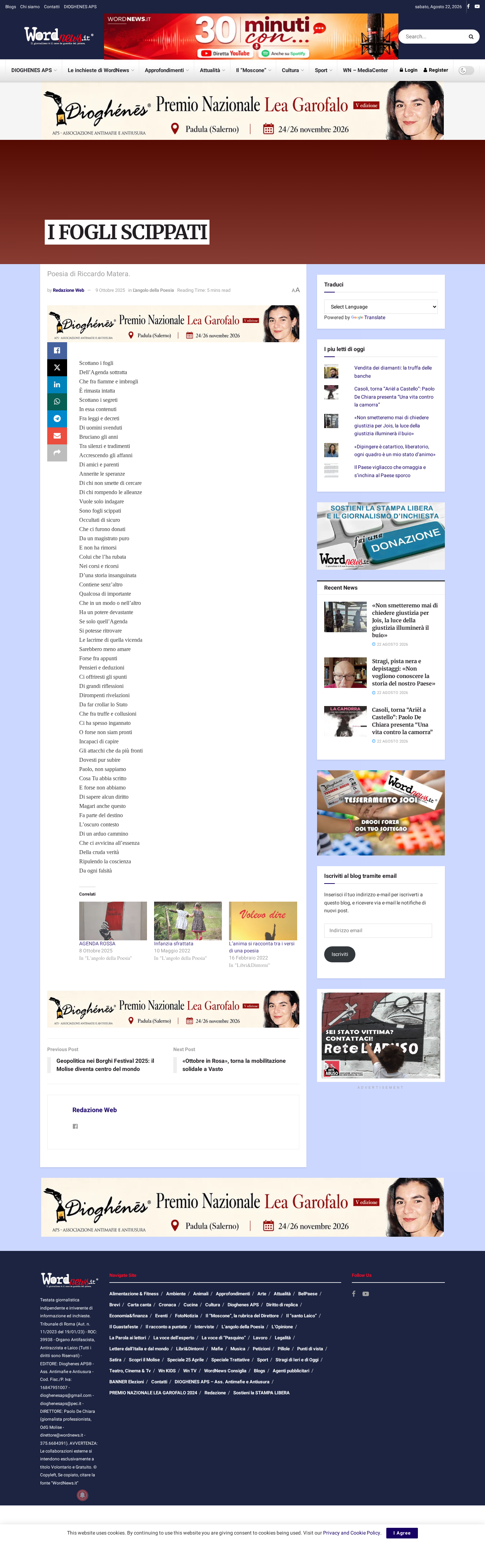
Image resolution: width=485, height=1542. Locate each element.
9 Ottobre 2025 (110, 290)
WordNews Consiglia (225, 1370)
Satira (115, 1359)
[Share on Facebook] (57, 350)
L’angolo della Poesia (243, 1326)
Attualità (210, 70)
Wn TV (190, 1370)
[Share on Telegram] (57, 418)
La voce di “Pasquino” (224, 1337)
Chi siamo (30, 7)
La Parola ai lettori (127, 1337)
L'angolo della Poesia (153, 290)
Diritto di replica (282, 1304)
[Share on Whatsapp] (57, 401)
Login (411, 70)
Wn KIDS (167, 1370)
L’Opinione (282, 1326)
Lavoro (260, 1337)
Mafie (217, 1348)
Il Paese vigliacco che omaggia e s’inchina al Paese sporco (390, 471)
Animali (200, 1293)
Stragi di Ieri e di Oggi (297, 1359)
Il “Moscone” (251, 70)
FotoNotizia (186, 1315)
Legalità (283, 1337)
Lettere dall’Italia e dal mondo (139, 1348)
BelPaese (307, 1293)
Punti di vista (310, 1348)
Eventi (161, 1315)
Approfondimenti (164, 70)
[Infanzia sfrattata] (188, 921)
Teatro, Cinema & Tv (130, 1370)
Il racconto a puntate (166, 1326)
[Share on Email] (57, 435)
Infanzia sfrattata (174, 943)
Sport (321, 70)
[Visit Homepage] (49, 36)
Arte (261, 1293)
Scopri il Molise (144, 1359)
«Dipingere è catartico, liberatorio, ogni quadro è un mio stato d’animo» (395, 450)
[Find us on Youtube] (477, 6)
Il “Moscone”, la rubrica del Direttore (242, 1315)
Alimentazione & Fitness (134, 1293)
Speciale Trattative (230, 1359)
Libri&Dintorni (190, 1348)
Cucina (191, 1304)
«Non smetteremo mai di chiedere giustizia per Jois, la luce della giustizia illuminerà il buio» (391, 425)
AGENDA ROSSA (97, 943)
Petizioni (261, 1348)
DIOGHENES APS (80, 7)
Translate (374, 317)
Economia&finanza (128, 1315)
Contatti (52, 7)
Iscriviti (340, 954)
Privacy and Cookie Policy (351, 1533)
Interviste (204, 1326)
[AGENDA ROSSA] (113, 921)
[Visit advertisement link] (251, 36)
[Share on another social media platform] (57, 452)
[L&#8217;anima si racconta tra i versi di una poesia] (263, 921)
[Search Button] (472, 36)
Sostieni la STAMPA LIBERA (261, 1392)
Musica (237, 1348)
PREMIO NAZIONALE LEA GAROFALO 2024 (153, 1392)
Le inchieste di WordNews (98, 70)
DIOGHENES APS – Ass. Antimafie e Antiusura (222, 1381)
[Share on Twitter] (57, 367)
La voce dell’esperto (173, 1337)
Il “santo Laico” (301, 1315)
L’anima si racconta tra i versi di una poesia (262, 947)
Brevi (114, 1304)
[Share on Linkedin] (57, 384)
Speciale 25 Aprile (185, 1359)
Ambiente (176, 1293)
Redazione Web (68, 290)
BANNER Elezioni (126, 1381)
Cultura (290, 70)
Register (438, 70)
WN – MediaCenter (365, 70)
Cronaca (167, 1304)
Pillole (284, 1348)
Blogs (10, 7)
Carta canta (139, 1304)
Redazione (215, 1392)
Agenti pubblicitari (291, 1370)
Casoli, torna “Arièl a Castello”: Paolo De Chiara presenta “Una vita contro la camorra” (394, 397)
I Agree (402, 1533)
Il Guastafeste (123, 1326)
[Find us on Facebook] (468, 6)
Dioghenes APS (243, 1304)
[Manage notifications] (82, 1495)
